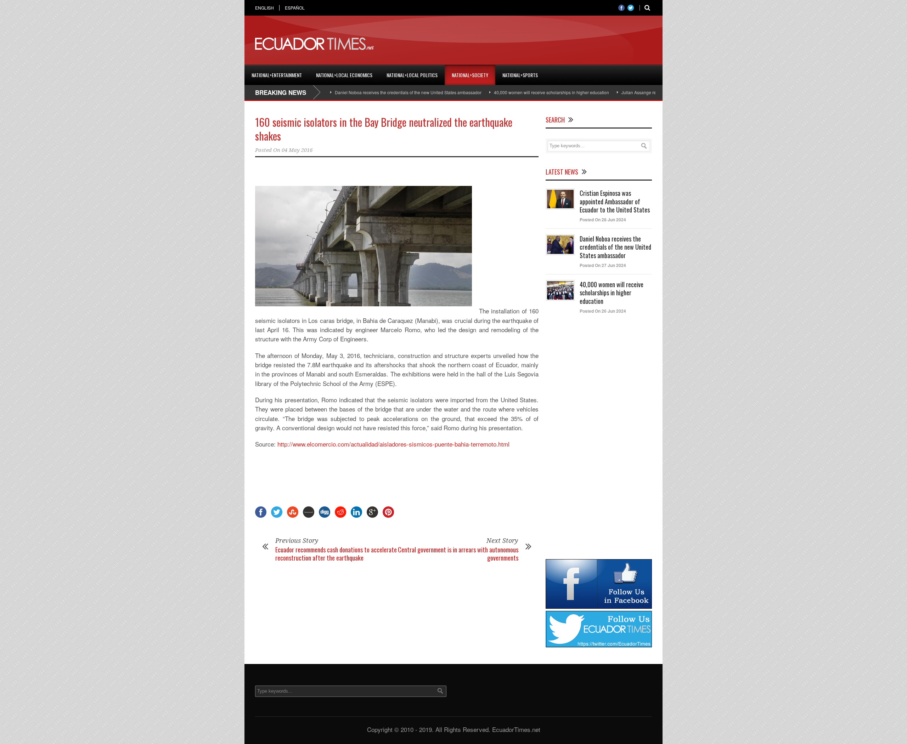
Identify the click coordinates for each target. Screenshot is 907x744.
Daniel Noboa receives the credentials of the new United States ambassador (383, 92)
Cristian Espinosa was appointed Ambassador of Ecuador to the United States (615, 201)
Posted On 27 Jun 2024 (603, 265)
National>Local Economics (344, 75)
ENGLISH (264, 8)
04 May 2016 (297, 150)
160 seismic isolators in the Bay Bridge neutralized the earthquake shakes (383, 129)
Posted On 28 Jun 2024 (603, 219)
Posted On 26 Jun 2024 (603, 311)
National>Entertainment (277, 75)
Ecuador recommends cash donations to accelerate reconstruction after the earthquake (336, 553)
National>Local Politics (412, 75)
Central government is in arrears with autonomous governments (458, 553)
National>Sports (520, 75)
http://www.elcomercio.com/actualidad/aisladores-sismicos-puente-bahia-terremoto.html (393, 443)
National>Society (470, 75)
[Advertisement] (523, 44)
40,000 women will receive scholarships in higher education (527, 92)
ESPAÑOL (295, 8)
